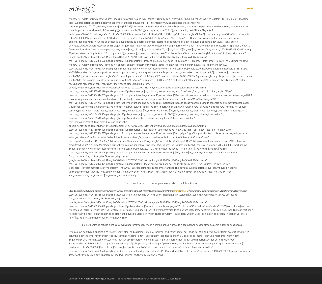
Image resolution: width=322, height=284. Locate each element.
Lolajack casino (180, 191)
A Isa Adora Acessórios (90, 278)
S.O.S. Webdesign (172, 278)
